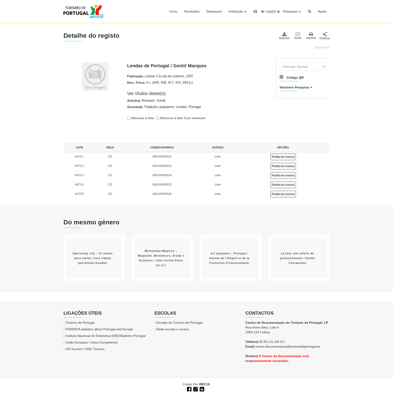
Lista (270, 11)
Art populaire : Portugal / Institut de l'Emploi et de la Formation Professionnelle (229, 258)
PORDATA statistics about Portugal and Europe (99, 329)
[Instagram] (195, 389)
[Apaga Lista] (278, 11)
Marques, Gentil (153, 100)
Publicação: (160, 76)
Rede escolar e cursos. (173, 329)
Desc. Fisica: (160, 82)
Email (297, 38)
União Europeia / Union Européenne (92, 342)
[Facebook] (189, 389)
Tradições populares (159, 107)
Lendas (181, 107)
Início (173, 11)
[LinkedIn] (201, 389)
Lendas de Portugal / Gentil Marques (167, 65)
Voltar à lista (322, 47)
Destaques (214, 11)
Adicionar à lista (142, 118)
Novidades (191, 11)
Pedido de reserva (283, 156)
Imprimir (311, 38)
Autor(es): (146, 100)
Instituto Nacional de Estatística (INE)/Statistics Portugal (106, 336)
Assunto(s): (164, 107)
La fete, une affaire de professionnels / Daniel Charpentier (297, 258)
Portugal (195, 107)
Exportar (284, 38)
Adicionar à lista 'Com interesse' (182, 118)
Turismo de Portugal (80, 322)
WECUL (205, 384)
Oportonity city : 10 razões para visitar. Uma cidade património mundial (93, 258)
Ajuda (322, 11)
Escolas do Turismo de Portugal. (179, 322)
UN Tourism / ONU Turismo (85, 349)
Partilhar (325, 38)
